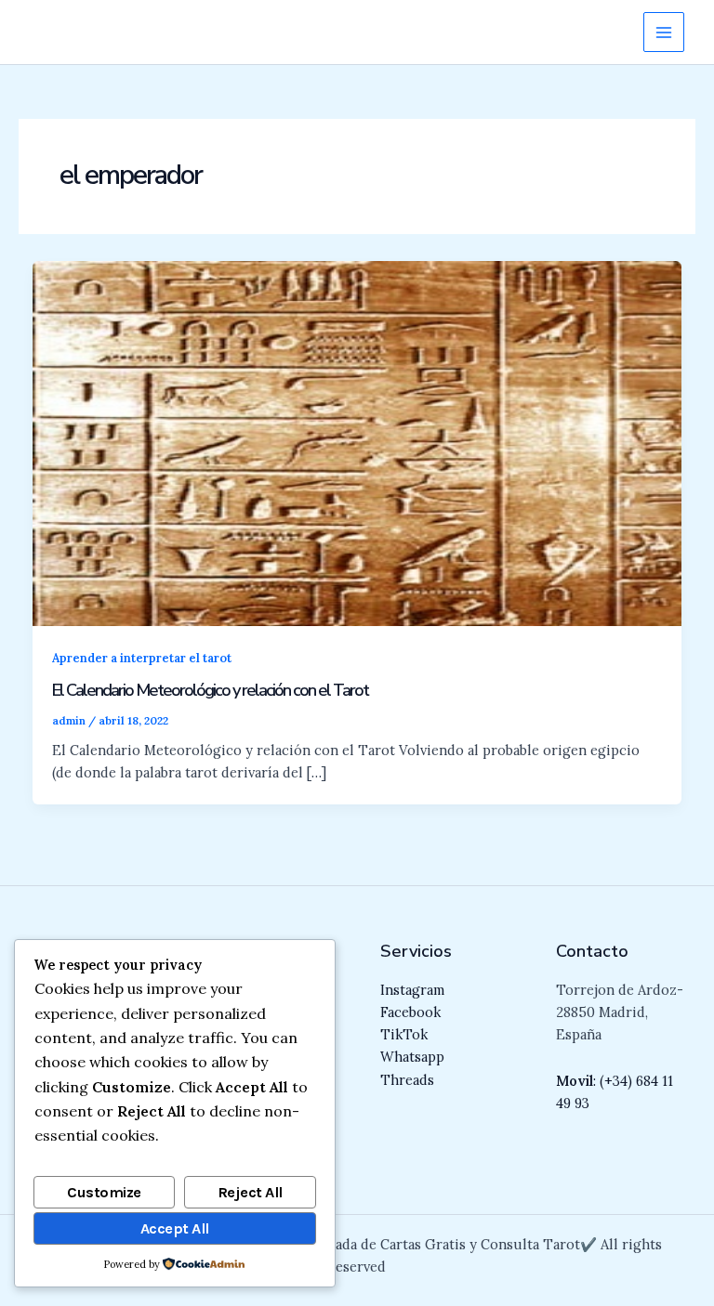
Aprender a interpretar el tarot (141, 657)
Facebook (410, 1012)
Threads (407, 1080)
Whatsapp (412, 1056)
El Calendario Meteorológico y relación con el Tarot (210, 690)
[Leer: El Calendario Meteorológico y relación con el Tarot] (357, 442)
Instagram (412, 990)
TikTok (404, 1034)
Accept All (174, 1228)
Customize (104, 1192)
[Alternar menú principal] (663, 32)
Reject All (250, 1192)
